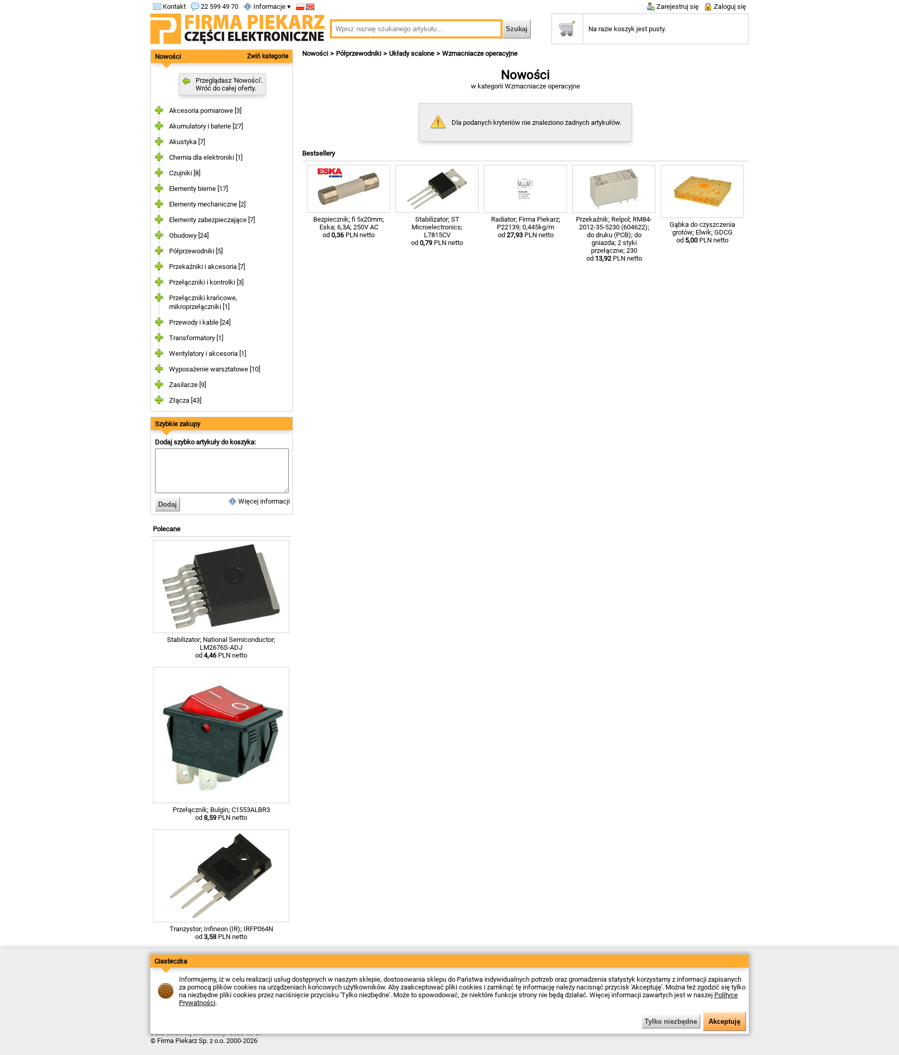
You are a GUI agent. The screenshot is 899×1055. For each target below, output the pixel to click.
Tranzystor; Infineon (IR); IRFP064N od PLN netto (221, 933)
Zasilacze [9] (187, 385)
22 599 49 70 (218, 6)
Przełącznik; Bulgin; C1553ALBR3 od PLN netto (221, 813)
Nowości (168, 56)
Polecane (167, 529)
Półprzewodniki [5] (196, 251)
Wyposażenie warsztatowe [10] (214, 369)
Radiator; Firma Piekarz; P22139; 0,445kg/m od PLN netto (525, 227)
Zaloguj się (729, 6)
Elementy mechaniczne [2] (207, 204)
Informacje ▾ (271, 6)
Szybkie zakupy (177, 424)
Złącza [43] (185, 400)
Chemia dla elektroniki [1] (205, 157)
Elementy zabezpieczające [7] (212, 220)
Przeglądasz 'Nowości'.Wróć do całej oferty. (229, 84)
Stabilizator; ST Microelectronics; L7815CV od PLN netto (437, 231)
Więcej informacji (263, 501)
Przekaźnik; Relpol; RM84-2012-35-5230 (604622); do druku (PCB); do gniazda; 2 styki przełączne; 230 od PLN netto (614, 238)
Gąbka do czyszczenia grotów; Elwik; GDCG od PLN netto (702, 232)
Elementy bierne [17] (198, 188)
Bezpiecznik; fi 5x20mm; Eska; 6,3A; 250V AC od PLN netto (348, 227)
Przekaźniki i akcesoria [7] (207, 267)
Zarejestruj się (677, 6)
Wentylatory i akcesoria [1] (207, 353)
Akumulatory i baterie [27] (206, 126)
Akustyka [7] (187, 142)
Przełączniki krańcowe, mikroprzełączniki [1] (203, 302)
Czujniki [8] (184, 173)
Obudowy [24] (189, 235)
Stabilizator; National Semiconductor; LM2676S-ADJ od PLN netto (221, 647)
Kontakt (173, 6)
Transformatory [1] (196, 338)
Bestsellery (318, 153)
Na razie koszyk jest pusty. (627, 29)
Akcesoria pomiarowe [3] (205, 110)
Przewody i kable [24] (199, 322)
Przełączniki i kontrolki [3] (206, 282)
